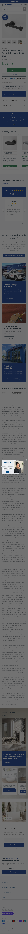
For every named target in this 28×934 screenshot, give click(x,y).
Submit (7, 472)
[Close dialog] (26, 459)
